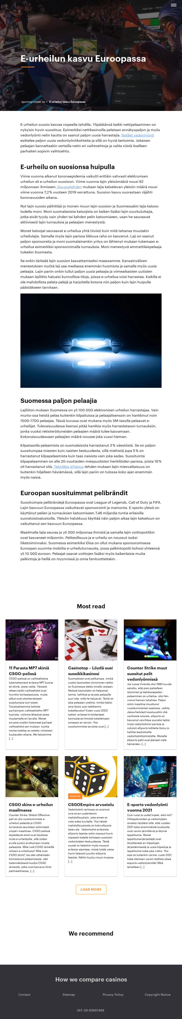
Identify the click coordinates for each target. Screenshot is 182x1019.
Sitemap (69, 994)
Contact (24, 994)
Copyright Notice (157, 994)
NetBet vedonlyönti (137, 135)
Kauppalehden (69, 187)
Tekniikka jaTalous (68, 467)
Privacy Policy (113, 994)
